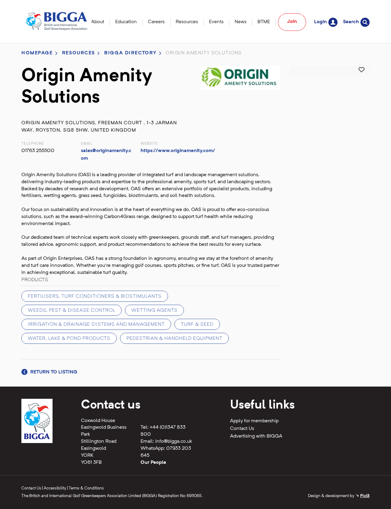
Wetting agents (154, 310)
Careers (156, 22)
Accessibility (55, 488)
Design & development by (339, 496)
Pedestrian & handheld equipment (174, 338)
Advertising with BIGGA (256, 436)
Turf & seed (197, 324)
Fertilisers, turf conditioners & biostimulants (95, 296)
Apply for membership (254, 421)
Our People (153, 462)
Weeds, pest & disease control (71, 310)
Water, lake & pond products (69, 338)
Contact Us (242, 428)
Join (292, 21)
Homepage (37, 53)
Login (320, 22)
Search (351, 22)
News (241, 22)
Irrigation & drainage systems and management (96, 324)
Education (126, 22)
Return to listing (53, 372)
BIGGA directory (130, 53)
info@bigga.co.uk (173, 441)
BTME (264, 22)
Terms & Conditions (86, 488)
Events (216, 22)
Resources (187, 22)
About (97, 22)
